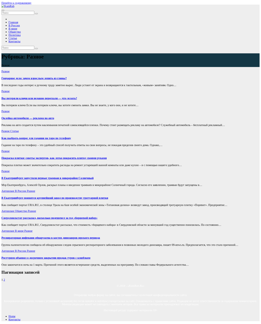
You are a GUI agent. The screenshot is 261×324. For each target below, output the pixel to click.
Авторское (8, 190)
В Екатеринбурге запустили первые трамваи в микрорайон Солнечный (47, 178)
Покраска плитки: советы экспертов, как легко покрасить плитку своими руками (54, 158)
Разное (5, 71)
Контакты (14, 41)
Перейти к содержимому (16, 2)
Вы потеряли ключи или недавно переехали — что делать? (39, 98)
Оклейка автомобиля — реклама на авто (27, 118)
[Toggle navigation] (2, 10)
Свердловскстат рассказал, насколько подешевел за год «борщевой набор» (49, 217)
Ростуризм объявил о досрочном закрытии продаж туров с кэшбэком (45, 257)
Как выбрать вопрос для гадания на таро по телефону (36, 138)
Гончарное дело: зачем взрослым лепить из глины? (34, 78)
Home (12, 316)
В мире (13, 28)
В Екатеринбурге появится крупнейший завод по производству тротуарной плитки (54, 197)
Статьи (13, 38)
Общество (15, 31)
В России (14, 25)
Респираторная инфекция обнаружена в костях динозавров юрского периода (50, 237)
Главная (13, 22)
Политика (15, 35)
